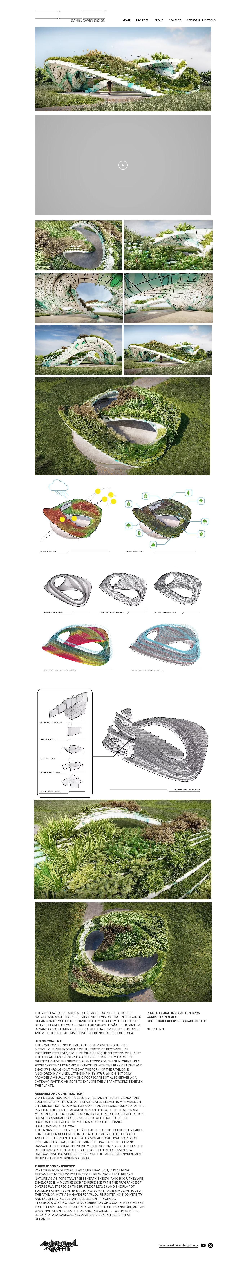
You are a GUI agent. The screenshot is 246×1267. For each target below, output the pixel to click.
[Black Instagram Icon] (210, 1245)
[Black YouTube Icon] (203, 1245)
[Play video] (123, 165)
